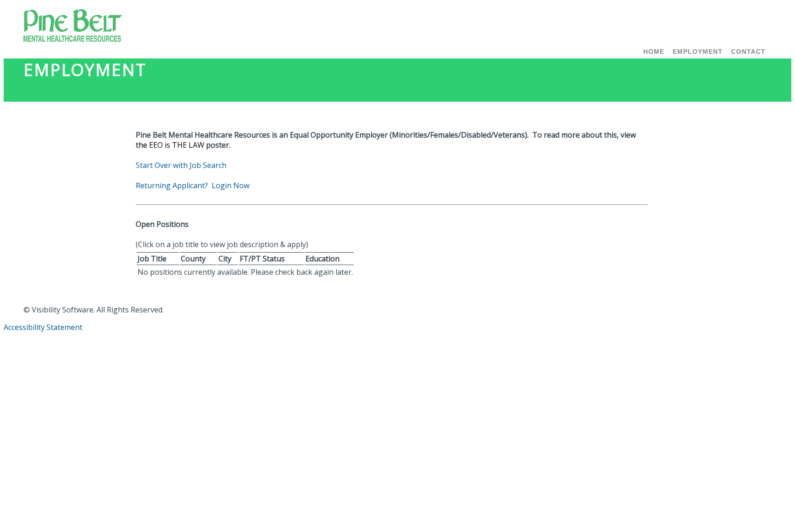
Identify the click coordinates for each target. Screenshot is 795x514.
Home (653, 51)
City (225, 259)
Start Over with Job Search (181, 165)
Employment (698, 51)
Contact (748, 51)
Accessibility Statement (43, 327)
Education (322, 259)
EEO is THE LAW (176, 145)
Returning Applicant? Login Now (192, 185)
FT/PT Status (262, 259)
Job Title (152, 259)
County (193, 259)
